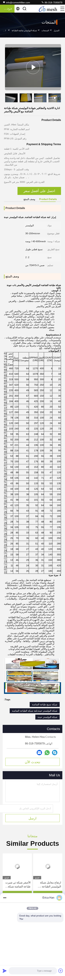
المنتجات (45, 30)
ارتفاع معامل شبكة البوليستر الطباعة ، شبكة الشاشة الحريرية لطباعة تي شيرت (48, 885)
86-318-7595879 (53, 2)
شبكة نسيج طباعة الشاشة (44, 704)
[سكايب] (54, 752)
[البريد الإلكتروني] (39, 752)
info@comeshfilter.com (18, 2)
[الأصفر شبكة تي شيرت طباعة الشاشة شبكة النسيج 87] (17, 866)
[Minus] (5, 898)
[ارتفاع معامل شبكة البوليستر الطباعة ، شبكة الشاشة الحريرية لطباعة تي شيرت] (47, 866)
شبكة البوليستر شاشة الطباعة (24, 30)
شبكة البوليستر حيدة (47, 717)
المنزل (56, 30)
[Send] (4, 970)
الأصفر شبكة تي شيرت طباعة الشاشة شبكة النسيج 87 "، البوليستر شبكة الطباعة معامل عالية (17, 885)
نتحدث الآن (32, 762)
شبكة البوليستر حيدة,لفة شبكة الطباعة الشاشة (34, 710)
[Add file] (60, 970)
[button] (59, 98)
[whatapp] (47, 752)
